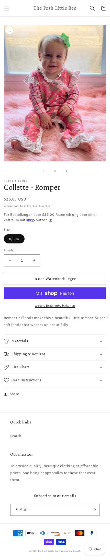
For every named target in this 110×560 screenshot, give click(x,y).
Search (15, 435)
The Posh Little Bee (48, 551)
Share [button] (14, 393)
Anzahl (9, 250)
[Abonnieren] (94, 510)
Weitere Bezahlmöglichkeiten (55, 305)
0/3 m (14, 239)
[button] (6, 8)
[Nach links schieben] (43, 171)
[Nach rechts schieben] (66, 171)
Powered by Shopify (70, 551)
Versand (9, 206)
